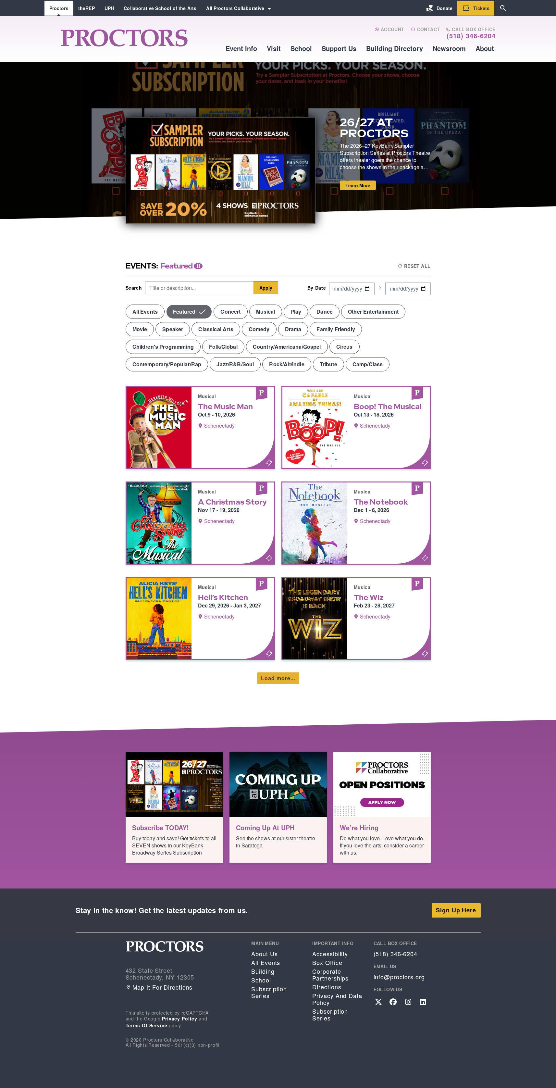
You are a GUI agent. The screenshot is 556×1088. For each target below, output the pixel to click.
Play (296, 311)
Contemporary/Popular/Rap (167, 364)
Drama (293, 329)
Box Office (327, 962)
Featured (184, 311)
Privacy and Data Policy (337, 999)
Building (262, 971)
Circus (344, 346)
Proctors (58, 8)
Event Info (241, 48)
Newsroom (449, 48)
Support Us (339, 48)
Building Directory (394, 48)
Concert (230, 311)
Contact (427, 29)
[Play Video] (220, 170)
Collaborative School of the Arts (160, 8)
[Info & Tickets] (200, 427)
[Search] (503, 8)
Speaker (172, 329)
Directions (326, 986)
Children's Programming (163, 346)
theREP (86, 8)
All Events (145, 311)
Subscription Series (269, 992)
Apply (265, 287)
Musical (265, 311)
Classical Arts (215, 329)
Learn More (357, 185)
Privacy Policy (179, 1018)
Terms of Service (146, 1025)
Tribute (328, 364)
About (485, 48)
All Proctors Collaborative (235, 8)
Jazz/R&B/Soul (235, 364)
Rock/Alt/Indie (286, 364)
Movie (139, 329)
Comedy (259, 329)
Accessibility (330, 953)
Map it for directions (162, 987)
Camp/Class (367, 364)
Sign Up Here (456, 910)
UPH (109, 8)
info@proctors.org (399, 976)
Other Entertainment (373, 311)
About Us (264, 953)
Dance (324, 311)
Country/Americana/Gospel (287, 346)
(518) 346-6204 (471, 36)
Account (391, 29)
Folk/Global (223, 346)
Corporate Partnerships (330, 975)
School (301, 48)
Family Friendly (335, 329)
